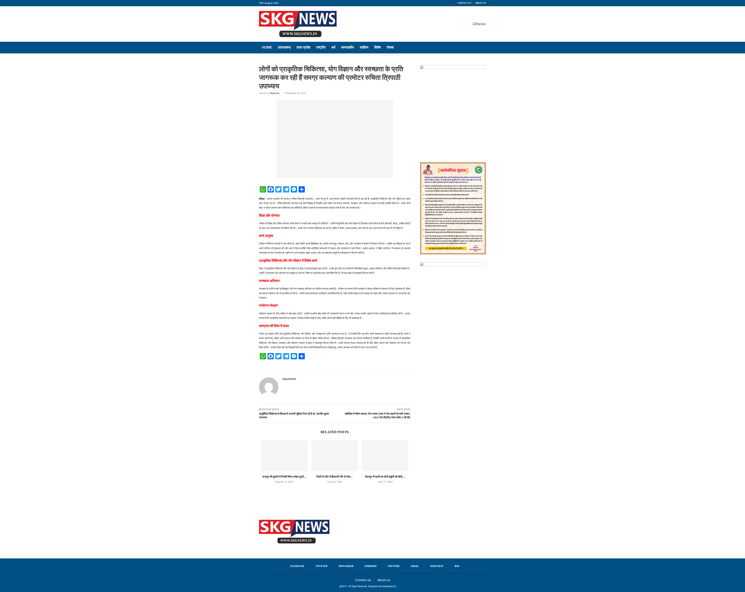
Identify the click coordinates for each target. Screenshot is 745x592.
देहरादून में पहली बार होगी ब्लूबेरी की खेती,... (385, 477)
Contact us (464, 3)
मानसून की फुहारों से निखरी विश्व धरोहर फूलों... (284, 477)
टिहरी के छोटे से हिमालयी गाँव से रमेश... (334, 477)
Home (267, 47)
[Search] (484, 47)
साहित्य (364, 47)
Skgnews (275, 93)
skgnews (401, 586)
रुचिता (262, 333)
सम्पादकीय (347, 47)
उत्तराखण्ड (284, 47)
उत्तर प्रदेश (303, 47)
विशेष (377, 47)
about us (480, 3)
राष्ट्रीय (321, 47)
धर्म (333, 47)
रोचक (390, 47)
